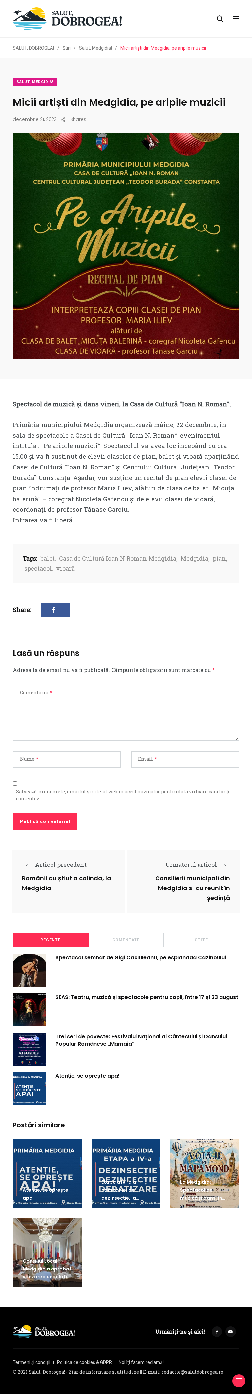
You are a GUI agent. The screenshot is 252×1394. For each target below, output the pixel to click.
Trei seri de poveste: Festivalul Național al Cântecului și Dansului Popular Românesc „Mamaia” (141, 1039)
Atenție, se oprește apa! (87, 1075)
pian (219, 558)
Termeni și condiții (31, 1362)
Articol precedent (61, 864)
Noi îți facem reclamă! (141, 1362)
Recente (50, 940)
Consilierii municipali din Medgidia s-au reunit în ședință (192, 888)
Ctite (201, 940)
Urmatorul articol (191, 864)
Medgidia (194, 558)
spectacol (38, 568)
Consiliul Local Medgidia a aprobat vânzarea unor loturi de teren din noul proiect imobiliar (47, 1277)
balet (47, 558)
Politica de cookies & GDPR (84, 1362)
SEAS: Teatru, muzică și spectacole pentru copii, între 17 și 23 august (146, 997)
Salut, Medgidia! (34, 82)
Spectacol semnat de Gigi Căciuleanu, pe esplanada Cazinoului (140, 957)
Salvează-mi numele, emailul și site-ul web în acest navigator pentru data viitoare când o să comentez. (122, 795)
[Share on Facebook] (55, 610)
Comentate (126, 940)
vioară (65, 568)
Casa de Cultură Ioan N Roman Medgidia (117, 558)
